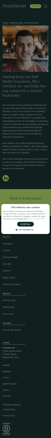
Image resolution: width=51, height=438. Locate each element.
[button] (26, 229)
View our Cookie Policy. (37, 219)
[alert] (25, 219)
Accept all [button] (25, 224)
